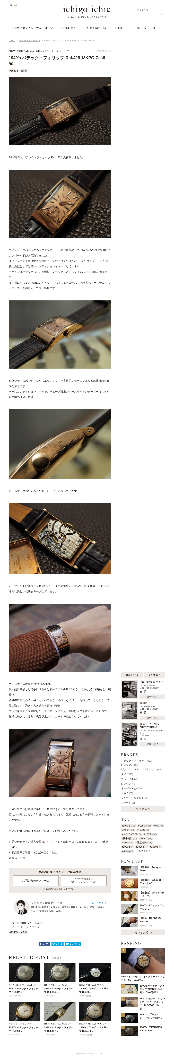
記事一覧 (151, 696)
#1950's (144, 825)
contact (154, 674)
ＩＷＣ (127, 793)
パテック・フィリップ (56, 51)
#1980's (145, 838)
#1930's (143, 830)
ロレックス (130, 764)
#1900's (155, 846)
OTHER (121, 28)
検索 (162, 14)
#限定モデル (144, 842)
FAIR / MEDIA (95, 28)
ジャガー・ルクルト (134, 797)
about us (132, 674)
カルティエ (129, 778)
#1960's (128, 830)
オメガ (127, 774)
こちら (48, 841)
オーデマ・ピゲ (132, 788)
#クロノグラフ (131, 834)
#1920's (127, 842)
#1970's (150, 834)
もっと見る (98, 903)
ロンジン (128, 783)
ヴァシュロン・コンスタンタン (141, 769)
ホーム (12, 40)
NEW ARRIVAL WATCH (30, 28)
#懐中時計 (129, 838)
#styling (127, 851)
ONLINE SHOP (147, 28)
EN (10, 5)
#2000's (141, 846)
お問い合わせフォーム (35, 880)
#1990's (127, 846)
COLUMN (68, 28)
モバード (128, 802)
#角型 (24, 70)
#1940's (14, 70)
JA (15, 5)
